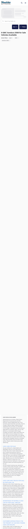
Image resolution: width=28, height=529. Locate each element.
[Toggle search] (21, 2)
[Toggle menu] (25, 2)
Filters (24, 27)
